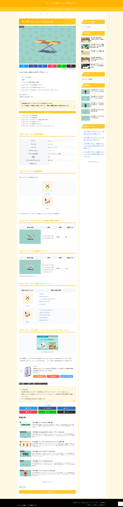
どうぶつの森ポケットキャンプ (41, 383)
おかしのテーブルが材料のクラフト (31, 121)
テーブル (50, 144)
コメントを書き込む (47, 492)
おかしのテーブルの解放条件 (29, 117)
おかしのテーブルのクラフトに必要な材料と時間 (35, 119)
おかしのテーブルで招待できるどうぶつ (32, 123)
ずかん (31, 383)
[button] (103, 27)
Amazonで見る (40, 376)
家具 (21, 383)
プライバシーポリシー (94, 502)
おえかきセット (44, 296)
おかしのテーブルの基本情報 (29, 115)
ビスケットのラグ (45, 312)
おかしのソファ (44, 320)
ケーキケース (43, 317)
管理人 (95, 134)
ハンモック (43, 304)
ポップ (50, 141)
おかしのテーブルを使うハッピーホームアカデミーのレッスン (38, 125)
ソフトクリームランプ (46, 310)
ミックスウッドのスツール (47, 299)
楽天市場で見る (53, 376)
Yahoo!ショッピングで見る (67, 376)
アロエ (41, 293)
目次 (45, 112)
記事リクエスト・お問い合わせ (81, 502)
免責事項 (103, 502)
